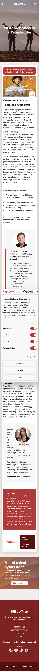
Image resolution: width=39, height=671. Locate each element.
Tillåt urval (20, 370)
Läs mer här (17, 583)
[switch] (33, 335)
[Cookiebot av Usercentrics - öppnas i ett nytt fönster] (24, 291)
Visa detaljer (27, 357)
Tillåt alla (19, 363)
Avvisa (19, 377)
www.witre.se (25, 524)
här (32, 72)
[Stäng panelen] (37, 291)
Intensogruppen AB (28, 642)
